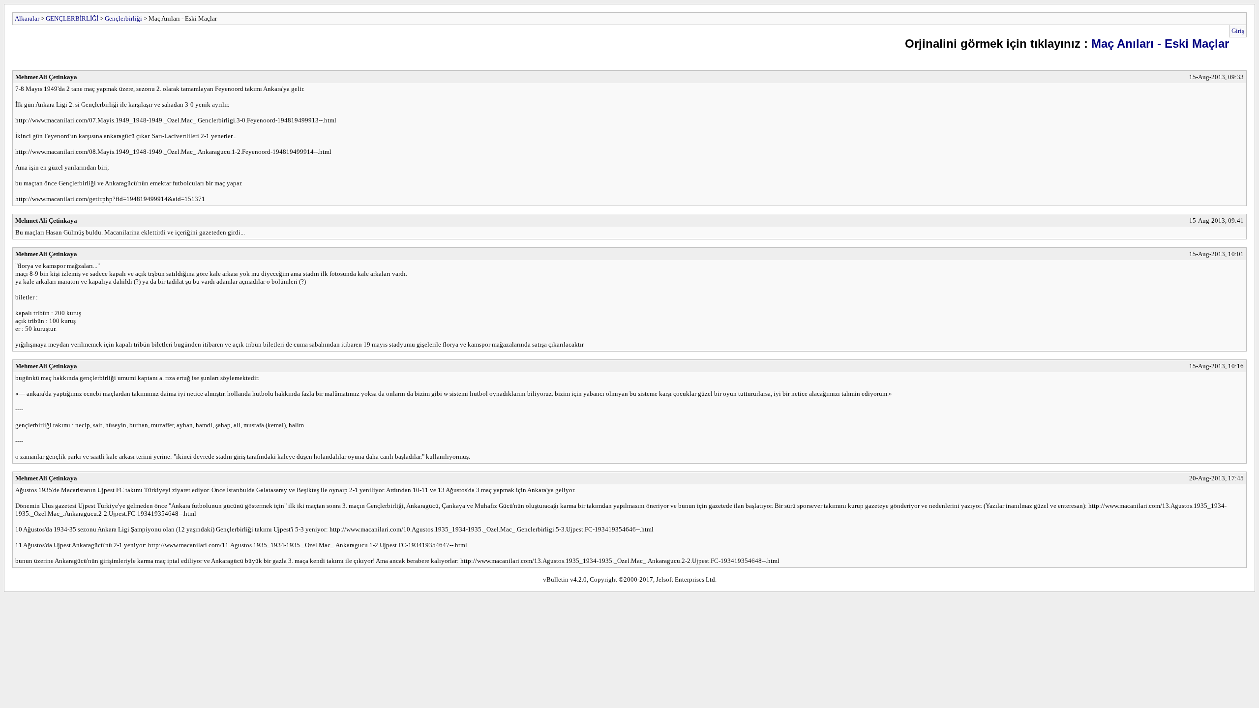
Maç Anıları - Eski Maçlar (1160, 43)
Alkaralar (27, 18)
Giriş (1237, 30)
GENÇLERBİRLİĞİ (72, 18)
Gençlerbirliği (123, 18)
